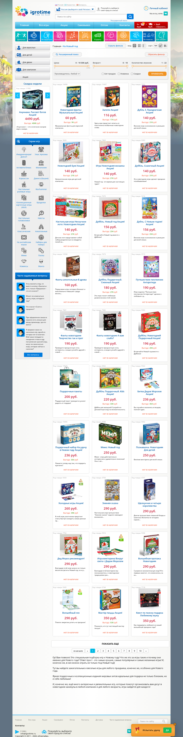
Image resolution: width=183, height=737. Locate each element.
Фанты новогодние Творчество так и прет (71, 337)
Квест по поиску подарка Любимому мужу (149, 614)
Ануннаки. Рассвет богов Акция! (32, 113)
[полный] (139, 46)
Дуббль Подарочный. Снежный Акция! (110, 281)
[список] (144, 46)
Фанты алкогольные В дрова (71, 279)
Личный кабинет (159, 8)
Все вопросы (33, 354)
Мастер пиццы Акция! (110, 612)
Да (167, 730)
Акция (25, 77)
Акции (64, 25)
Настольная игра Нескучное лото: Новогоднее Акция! (71, 223)
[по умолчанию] (134, 46)
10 (140, 650)
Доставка (99, 720)
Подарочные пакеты (71, 391)
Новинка (124, 74)
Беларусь (83, 5)
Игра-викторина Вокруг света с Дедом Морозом (110, 560)
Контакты (124, 25)
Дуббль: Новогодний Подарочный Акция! (149, 337)
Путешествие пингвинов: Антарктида (149, 281)
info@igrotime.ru (28, 733)
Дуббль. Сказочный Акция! (149, 165)
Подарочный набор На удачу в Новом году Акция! (71, 448)
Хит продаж (110, 74)
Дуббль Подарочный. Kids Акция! (110, 392)
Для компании (29, 69)
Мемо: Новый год (110, 447)
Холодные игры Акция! (71, 503)
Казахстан (71, 5)
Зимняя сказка (110, 503)
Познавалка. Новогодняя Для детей (149, 448)
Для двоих (27, 62)
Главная (24, 25)
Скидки (137, 74)
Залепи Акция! (110, 110)
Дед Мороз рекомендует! (71, 558)
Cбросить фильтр (156, 54)
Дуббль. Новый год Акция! (110, 221)
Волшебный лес (71, 612)
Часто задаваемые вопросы (120, 720)
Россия (60, 5)
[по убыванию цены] (165, 46)
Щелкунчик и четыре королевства (149, 504)
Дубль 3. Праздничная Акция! (149, 111)
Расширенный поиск (119, 20)
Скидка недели (33, 83)
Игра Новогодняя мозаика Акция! (110, 167)
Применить (157, 73)
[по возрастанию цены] (160, 46)
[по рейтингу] (156, 46)
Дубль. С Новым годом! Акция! (149, 223)
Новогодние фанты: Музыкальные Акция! (71, 111)
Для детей (27, 55)
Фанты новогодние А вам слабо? (110, 337)
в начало (78, 650)
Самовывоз (84, 25)
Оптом (104, 25)
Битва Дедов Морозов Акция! (149, 392)
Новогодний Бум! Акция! (71, 165)
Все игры (44, 25)
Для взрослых (29, 47)
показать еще (110, 643)
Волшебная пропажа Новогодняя (149, 560)
